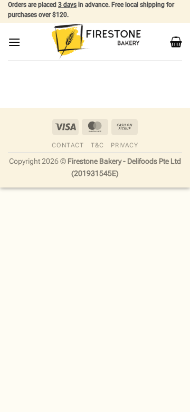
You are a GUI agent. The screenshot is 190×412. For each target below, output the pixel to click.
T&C (97, 145)
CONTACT (67, 145)
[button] (14, 42)
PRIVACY (124, 145)
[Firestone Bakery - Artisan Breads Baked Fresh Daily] (95, 42)
